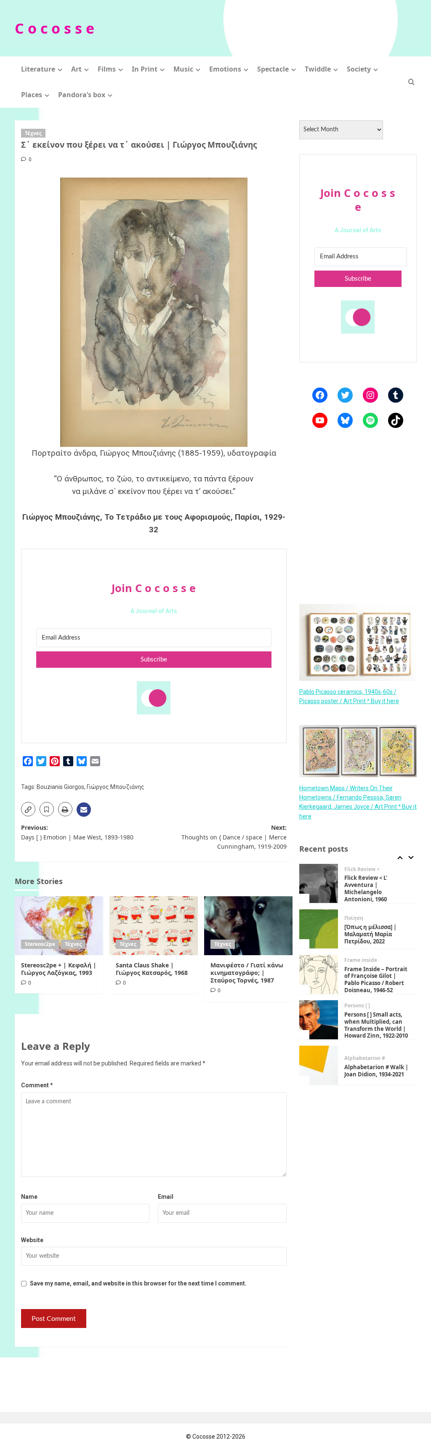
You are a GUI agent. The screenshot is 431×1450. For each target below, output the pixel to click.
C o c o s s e (54, 28)
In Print (144, 69)
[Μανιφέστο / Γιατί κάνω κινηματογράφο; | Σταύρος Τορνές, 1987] (248, 925)
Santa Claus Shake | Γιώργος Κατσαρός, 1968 (152, 969)
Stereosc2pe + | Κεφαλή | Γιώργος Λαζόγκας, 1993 (58, 969)
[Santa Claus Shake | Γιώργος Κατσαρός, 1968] (153, 925)
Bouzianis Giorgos (60, 786)
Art (76, 69)
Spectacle (273, 69)
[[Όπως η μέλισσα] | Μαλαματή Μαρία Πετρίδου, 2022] (318, 928)
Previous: (77, 832)
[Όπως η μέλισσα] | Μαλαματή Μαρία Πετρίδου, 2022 (370, 934)
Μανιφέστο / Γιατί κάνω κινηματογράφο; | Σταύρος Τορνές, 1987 (246, 972)
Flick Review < (362, 869)
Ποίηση (353, 918)
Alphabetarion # (364, 1058)
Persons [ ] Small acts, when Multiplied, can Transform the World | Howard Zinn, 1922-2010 (376, 1025)
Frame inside (360, 960)
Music (183, 69)
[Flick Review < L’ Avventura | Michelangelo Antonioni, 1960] (318, 883)
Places (31, 94)
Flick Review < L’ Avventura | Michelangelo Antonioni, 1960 (365, 888)
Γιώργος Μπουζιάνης (115, 786)
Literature (38, 69)
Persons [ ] (357, 1005)
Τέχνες (33, 133)
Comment (37, 1085)
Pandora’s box (81, 94)
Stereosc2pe (40, 944)
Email (165, 1196)
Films (107, 69)
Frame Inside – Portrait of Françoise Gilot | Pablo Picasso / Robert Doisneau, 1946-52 (375, 979)
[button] (411, 81)
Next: (234, 836)
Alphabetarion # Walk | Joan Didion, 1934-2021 (376, 1070)
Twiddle (318, 69)
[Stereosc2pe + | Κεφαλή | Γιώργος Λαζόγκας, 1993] (59, 925)
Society (359, 69)
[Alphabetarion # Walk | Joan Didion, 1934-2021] (318, 1065)
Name (29, 1196)
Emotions (225, 69)
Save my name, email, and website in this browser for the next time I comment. (138, 1283)
